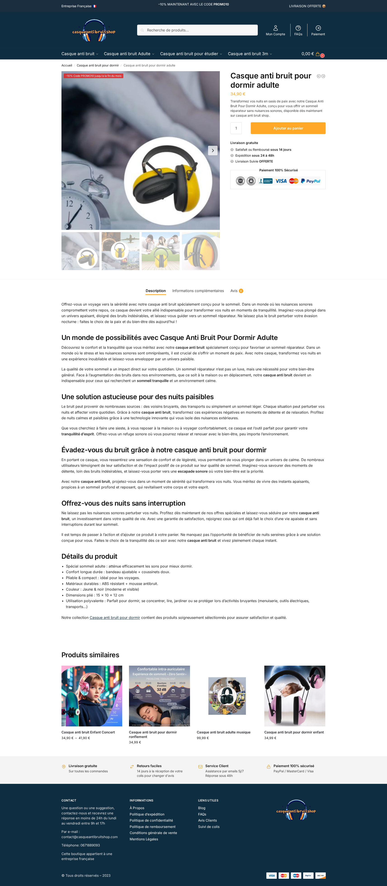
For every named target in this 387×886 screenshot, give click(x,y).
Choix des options (91, 747)
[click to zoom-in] (140, 150)
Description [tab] (156, 290)
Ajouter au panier (288, 128)
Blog (201, 808)
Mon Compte (275, 34)
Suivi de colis (209, 827)
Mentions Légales (144, 839)
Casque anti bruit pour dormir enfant (294, 732)
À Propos (137, 808)
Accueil (66, 65)
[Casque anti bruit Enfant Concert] (91, 696)
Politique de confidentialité (151, 820)
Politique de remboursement (153, 827)
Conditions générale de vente (153, 833)
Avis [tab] (236, 290)
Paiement (318, 34)
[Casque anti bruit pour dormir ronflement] (319, 76)
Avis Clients (207, 820)
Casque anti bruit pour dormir (98, 65)
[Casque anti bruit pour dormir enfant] (294, 696)
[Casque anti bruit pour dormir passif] (323, 76)
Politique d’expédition (147, 814)
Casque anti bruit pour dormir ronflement (153, 734)
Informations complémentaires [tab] (198, 290)
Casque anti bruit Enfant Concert (88, 732)
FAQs (298, 34)
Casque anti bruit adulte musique (224, 732)
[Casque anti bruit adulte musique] (227, 696)
